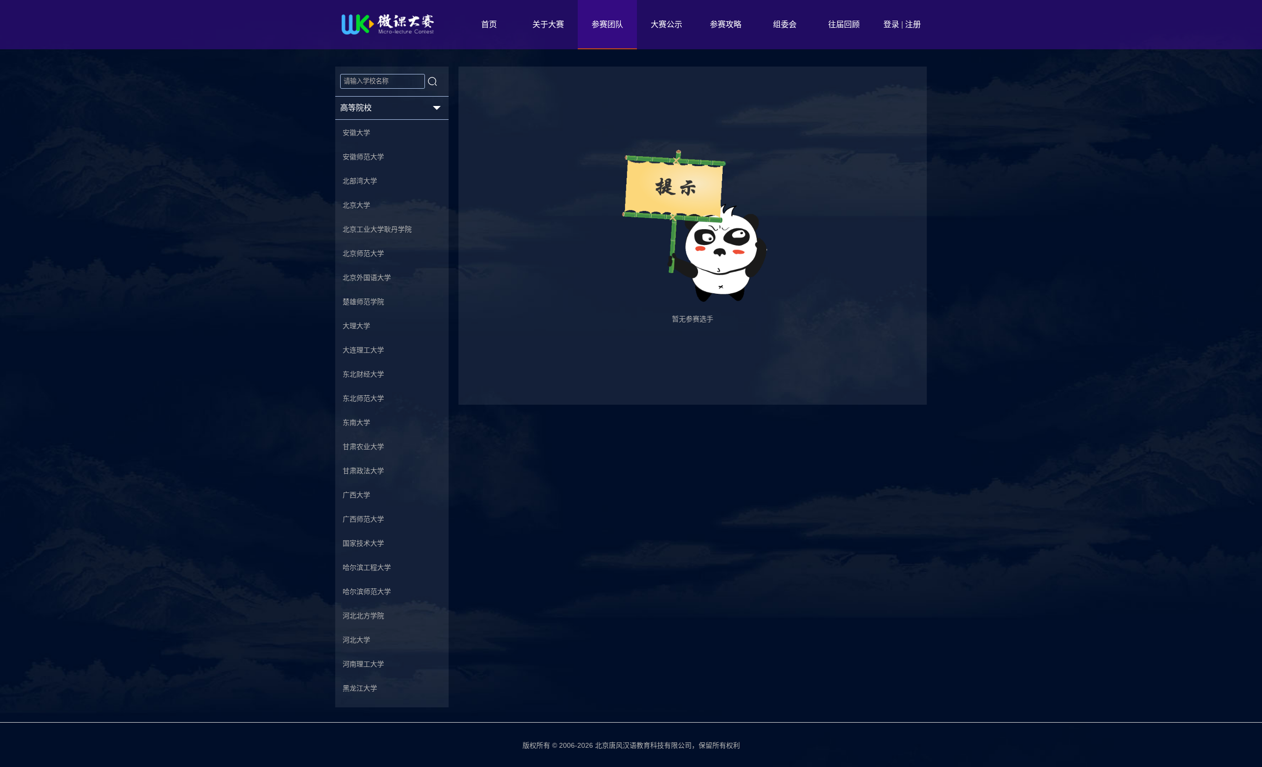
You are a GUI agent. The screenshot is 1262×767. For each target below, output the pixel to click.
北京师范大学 (363, 253)
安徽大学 (356, 133)
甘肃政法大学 (363, 471)
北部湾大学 (360, 181)
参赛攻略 (725, 24)
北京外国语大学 (367, 277)
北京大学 (356, 205)
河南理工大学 (363, 664)
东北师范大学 (363, 398)
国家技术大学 (363, 543)
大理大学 (356, 326)
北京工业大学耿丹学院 (377, 229)
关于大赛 (548, 24)
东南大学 (356, 422)
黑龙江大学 (360, 688)
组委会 (785, 24)
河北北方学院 (363, 616)
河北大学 (356, 640)
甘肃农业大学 (363, 447)
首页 (489, 24)
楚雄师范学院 (363, 302)
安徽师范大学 (363, 157)
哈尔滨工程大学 (367, 567)
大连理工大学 (363, 350)
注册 (913, 24)
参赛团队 (607, 24)
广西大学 (356, 495)
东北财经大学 (363, 374)
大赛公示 (666, 24)
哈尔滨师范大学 (367, 591)
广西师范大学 (363, 519)
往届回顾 (844, 24)
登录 (891, 24)
